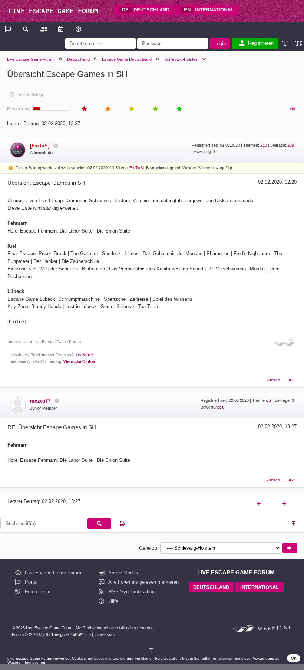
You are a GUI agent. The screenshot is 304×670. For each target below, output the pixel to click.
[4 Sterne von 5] (155, 109)
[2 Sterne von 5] (107, 109)
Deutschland (78, 59)
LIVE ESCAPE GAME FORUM (53, 11)
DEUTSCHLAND (145, 10)
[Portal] (8, 29)
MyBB (44, 634)
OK (294, 658)
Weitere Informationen (26, 662)
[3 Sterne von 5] (131, 109)
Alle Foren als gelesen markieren (143, 582)
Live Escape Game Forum (30, 59)
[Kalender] (61, 29)
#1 (291, 380)
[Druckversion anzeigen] (122, 523)
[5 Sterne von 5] (179, 109)
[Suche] (26, 29)
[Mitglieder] (43, 29)
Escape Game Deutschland (127, 59)
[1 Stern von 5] (84, 109)
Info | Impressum (99, 634)
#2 (291, 480)
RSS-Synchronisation (131, 591)
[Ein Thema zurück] (259, 504)
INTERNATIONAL (209, 10)
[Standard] (285, 43)
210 (263, 145)
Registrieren (261, 43)
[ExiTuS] (136, 168)
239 (290, 145)
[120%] (298, 43)
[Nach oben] (294, 523)
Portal (30, 582)
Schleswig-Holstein (181, 59)
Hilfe (112, 601)
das (84, 355)
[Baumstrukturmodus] (292, 109)
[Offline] (55, 146)
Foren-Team (36, 591)
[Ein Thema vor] (285, 504)
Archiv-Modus (122, 573)
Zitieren (273, 380)
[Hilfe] (78, 29)
